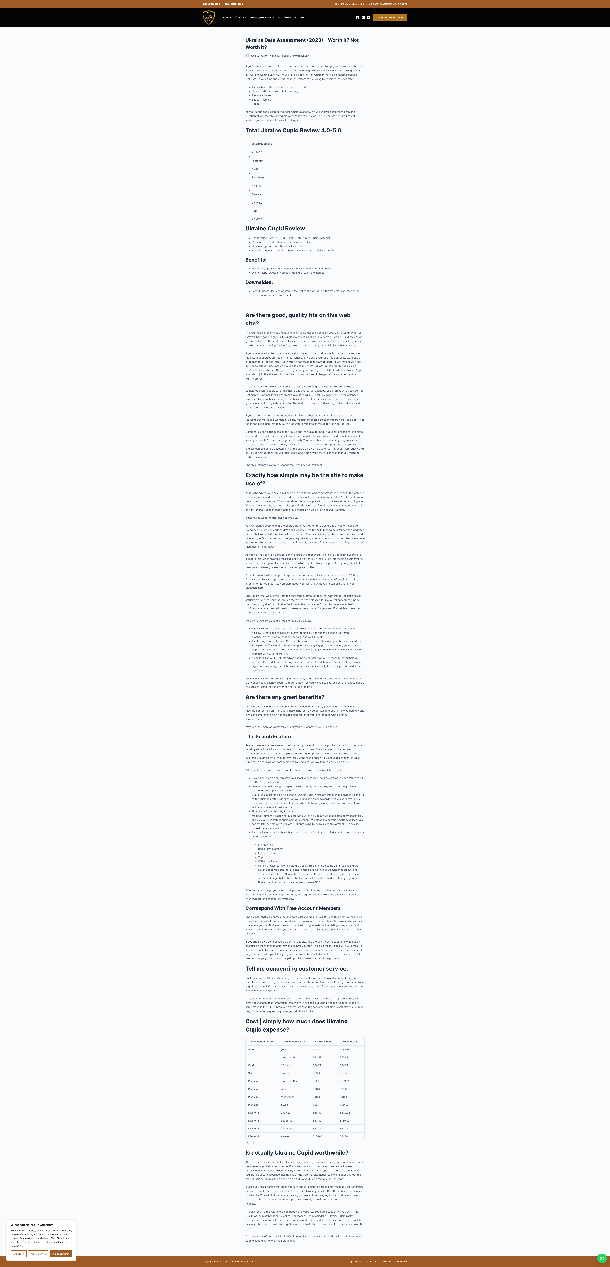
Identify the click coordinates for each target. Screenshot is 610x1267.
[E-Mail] (368, 17)
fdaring (249, 1142)
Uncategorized (300, 56)
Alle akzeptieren (60, 1253)
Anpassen (18, 1253)
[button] (602, 1258)
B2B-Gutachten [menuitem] (211, 3)
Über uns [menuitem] (240, 17)
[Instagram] (363, 17)
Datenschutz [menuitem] (372, 1261)
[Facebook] (357, 17)
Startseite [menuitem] (225, 17)
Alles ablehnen (38, 1253)
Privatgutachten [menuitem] (233, 3)
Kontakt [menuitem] (299, 17)
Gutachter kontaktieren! (390, 17)
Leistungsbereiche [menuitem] (260, 17)
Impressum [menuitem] (354, 1261)
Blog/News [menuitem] (284, 17)
